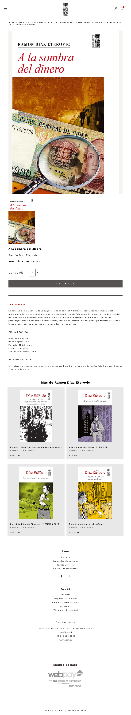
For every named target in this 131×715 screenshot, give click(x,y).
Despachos (66, 606)
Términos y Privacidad (65, 610)
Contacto (66, 595)
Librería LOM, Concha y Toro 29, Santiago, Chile (65, 628)
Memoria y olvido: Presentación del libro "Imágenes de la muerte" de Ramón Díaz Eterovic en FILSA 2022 (70, 22)
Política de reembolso (65, 569)
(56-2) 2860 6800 (65, 636)
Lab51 (83, 711)
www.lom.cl (65, 640)
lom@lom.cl (65, 632)
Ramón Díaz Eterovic (23, 255)
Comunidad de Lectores (65, 561)
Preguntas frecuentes (65, 598)
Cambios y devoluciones (65, 602)
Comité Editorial (65, 565)
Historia (65, 557)
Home (11, 22)
